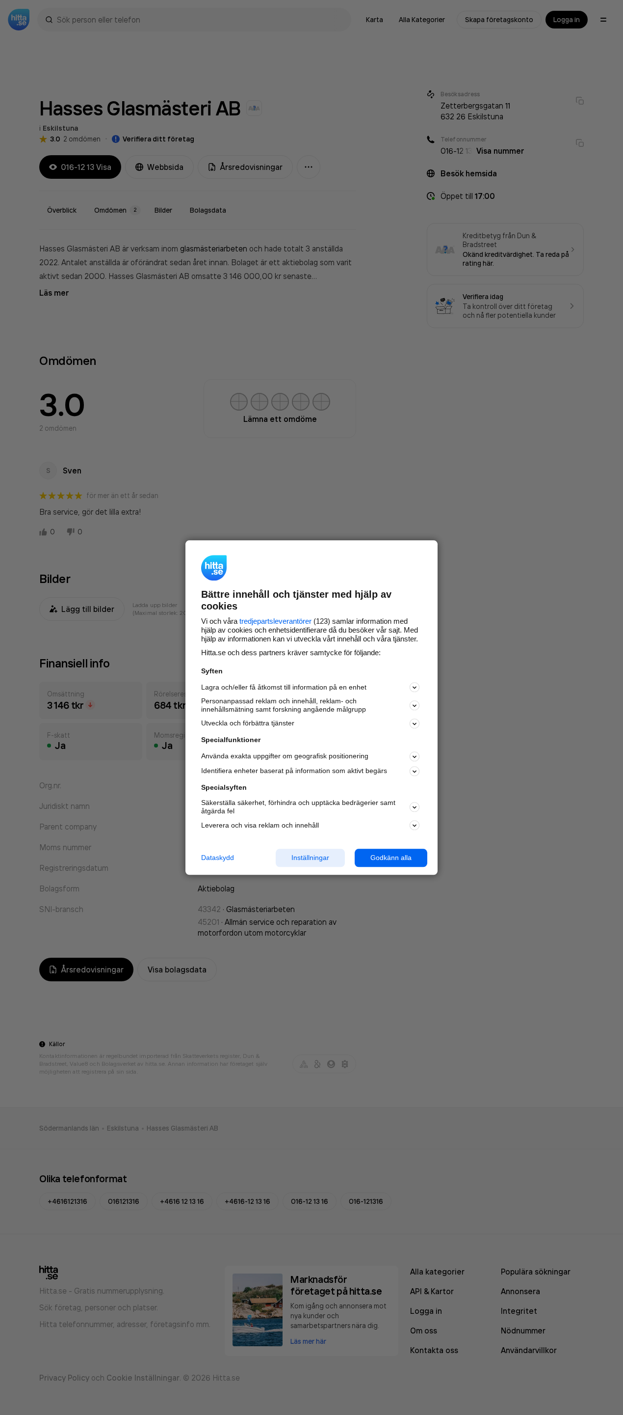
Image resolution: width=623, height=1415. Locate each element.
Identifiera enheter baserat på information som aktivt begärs (294, 771)
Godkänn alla (391, 857)
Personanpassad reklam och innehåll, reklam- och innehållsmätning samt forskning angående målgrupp (283, 705)
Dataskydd (217, 857)
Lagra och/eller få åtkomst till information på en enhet (283, 687)
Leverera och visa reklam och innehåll (260, 825)
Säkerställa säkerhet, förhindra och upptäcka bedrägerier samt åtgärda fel (298, 807)
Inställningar (310, 857)
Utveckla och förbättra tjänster (247, 723)
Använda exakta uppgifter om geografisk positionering (284, 756)
